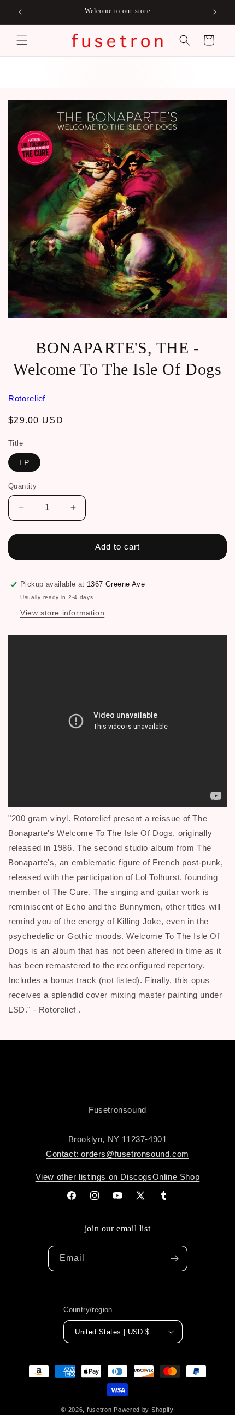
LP (24, 462)
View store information (62, 612)
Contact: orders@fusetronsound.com (117, 1153)
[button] (22, 40)
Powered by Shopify (144, 1409)
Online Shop (176, 1176)
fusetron (99, 1409)
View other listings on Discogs (94, 1176)
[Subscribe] (175, 1258)
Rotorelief (26, 398)
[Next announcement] (215, 12)
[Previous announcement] (20, 12)
